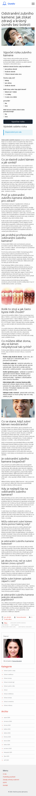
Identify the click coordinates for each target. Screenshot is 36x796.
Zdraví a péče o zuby (9, 670)
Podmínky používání (9, 777)
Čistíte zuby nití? (9, 78)
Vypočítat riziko (18, 121)
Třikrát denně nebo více (13, 74)
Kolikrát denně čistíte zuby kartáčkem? (17, 66)
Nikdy (7, 80)
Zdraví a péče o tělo (9, 686)
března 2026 (7, 737)
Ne (6, 103)
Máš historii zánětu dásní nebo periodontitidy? (14, 110)
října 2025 (6, 756)
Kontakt (5, 785)
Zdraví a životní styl (9, 682)
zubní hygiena (15, 625)
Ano (6, 106)
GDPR (5, 782)
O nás (5, 774)
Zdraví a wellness (8, 674)
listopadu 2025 (8, 752)
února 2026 (7, 741)
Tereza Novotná (15, 636)
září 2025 (6, 760)
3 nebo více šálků (11, 97)
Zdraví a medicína (9, 701)
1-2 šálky (8, 94)
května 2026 (7, 729)
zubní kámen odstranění (25, 626)
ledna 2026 (7, 744)
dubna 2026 (7, 733)
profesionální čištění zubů (8, 626)
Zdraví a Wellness (8, 694)
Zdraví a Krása (8, 697)
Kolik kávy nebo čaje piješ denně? (14, 89)
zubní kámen (4, 625)
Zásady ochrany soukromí (11, 780)
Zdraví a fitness (8, 705)
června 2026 (7, 725)
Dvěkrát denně (10, 85)
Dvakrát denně (10, 72)
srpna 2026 (7, 717)
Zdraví (5, 690)
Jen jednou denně (11, 69)
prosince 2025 (8, 748)
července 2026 (8, 721)
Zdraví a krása (8, 678)
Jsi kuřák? (6, 101)
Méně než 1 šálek (11, 92)
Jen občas (8, 83)
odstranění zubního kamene (18, 623)
